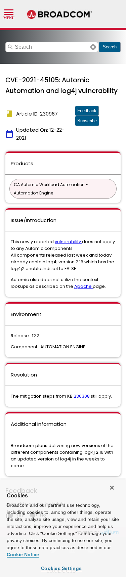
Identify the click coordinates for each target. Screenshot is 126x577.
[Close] (112, 488)
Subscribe (87, 120)
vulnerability (68, 241)
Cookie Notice (23, 554)
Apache (83, 286)
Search (110, 46)
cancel (93, 47)
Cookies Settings (61, 568)
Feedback (86, 110)
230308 (82, 396)
